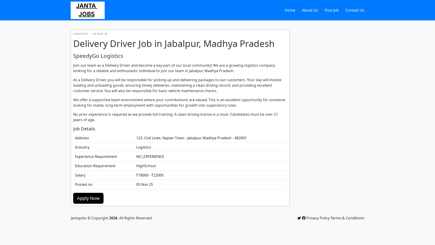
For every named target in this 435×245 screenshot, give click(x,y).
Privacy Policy (318, 218)
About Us (310, 10)
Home (290, 10)
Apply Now (88, 198)
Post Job (332, 10)
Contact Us (355, 10)
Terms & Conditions (347, 218)
